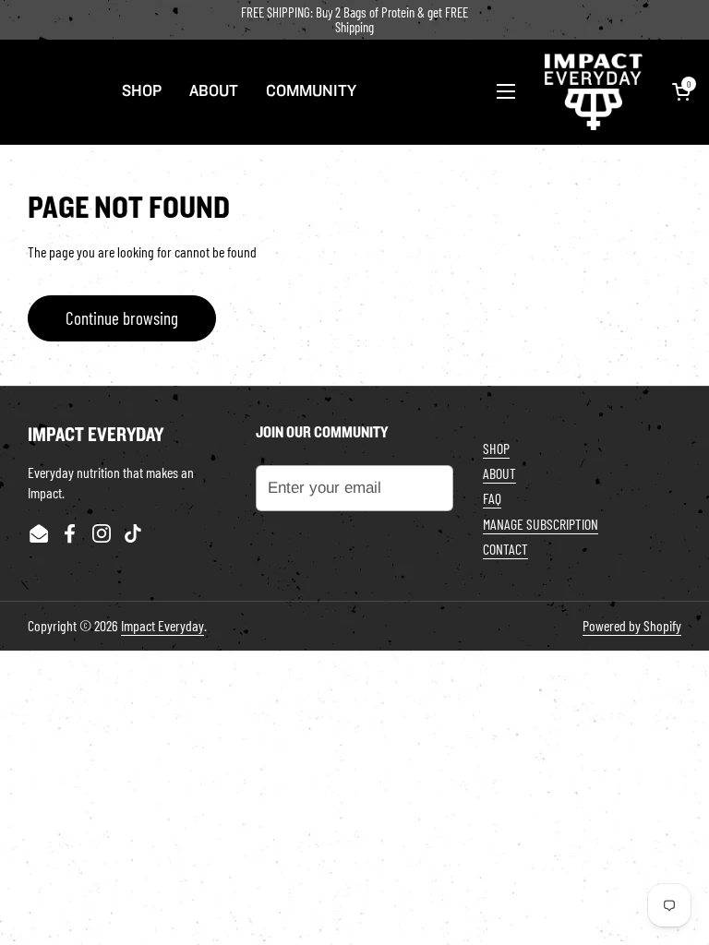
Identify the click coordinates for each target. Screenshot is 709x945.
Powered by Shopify (632, 625)
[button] (681, 91)
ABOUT (499, 473)
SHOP (496, 448)
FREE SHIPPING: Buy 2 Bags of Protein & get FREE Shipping (354, 20)
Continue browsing (122, 318)
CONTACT (505, 548)
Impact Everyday (162, 625)
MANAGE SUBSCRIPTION (540, 523)
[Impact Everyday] (594, 92)
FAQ (492, 498)
